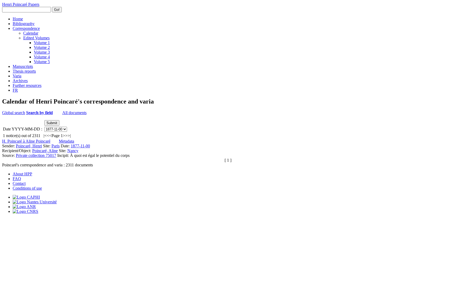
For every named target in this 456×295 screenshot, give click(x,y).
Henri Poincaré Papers (20, 4)
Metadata (66, 141)
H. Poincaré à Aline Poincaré (26, 141)
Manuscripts (23, 66)
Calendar (30, 33)
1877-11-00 (80, 146)
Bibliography (24, 23)
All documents (74, 112)
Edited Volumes (36, 38)
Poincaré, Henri (29, 146)
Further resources (27, 85)
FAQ (17, 178)
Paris (55, 146)
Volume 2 (42, 47)
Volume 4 (42, 57)
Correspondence (26, 28)
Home (18, 19)
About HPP (22, 174)
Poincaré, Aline (45, 150)
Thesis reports (24, 71)
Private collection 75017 (36, 155)
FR (15, 90)
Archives (20, 80)
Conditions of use (27, 188)
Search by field (39, 112)
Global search (13, 112)
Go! (57, 10)
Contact (19, 183)
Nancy (72, 150)
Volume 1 (42, 42)
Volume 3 (42, 52)
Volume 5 (42, 61)
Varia (17, 76)
